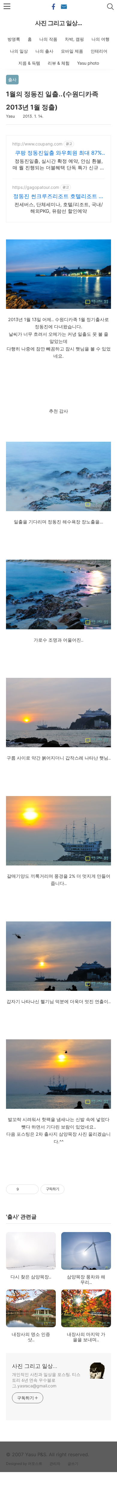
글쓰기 (73, 1463)
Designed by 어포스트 (24, 1463)
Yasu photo (88, 63)
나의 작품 (48, 39)
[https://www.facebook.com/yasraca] (53, 7)
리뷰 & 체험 (59, 63)
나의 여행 (101, 39)
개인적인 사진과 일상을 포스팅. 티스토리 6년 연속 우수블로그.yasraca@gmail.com (46, 1380)
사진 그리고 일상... (58, 23)
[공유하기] (24, 1189)
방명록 (14, 39)
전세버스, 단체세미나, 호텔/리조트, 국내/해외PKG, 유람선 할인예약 (58, 207)
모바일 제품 (72, 51)
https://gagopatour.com (35, 187)
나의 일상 (19, 51)
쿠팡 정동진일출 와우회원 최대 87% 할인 (58, 153)
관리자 (55, 1463)
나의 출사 (44, 51)
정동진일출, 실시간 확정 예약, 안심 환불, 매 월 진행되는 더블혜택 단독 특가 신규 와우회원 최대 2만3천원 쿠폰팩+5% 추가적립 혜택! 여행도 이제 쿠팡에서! (59, 164)
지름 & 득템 (29, 63)
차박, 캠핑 (74, 39)
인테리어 (99, 51)
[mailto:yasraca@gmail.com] (63, 7)
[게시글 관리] (32, 1189)
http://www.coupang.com (37, 143)
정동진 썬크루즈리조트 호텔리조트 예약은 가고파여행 (58, 196)
